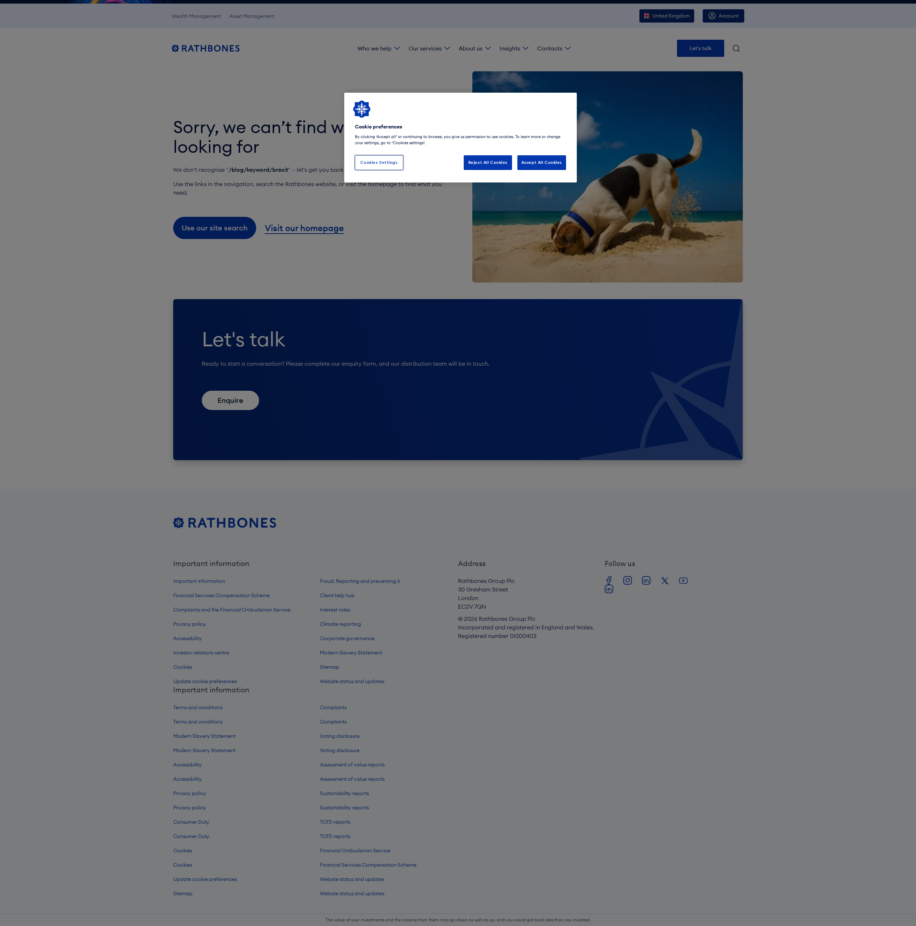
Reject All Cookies (488, 162)
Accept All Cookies (541, 162)
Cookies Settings (379, 162)
